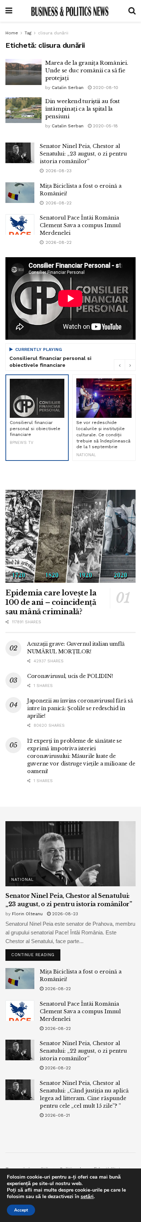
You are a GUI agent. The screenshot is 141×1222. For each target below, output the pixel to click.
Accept (21, 1210)
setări (87, 1196)
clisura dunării (53, 32)
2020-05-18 (104, 125)
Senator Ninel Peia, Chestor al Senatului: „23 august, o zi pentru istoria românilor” (83, 154)
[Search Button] (132, 11)
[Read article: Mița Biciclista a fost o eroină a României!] (19, 192)
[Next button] (130, 365)
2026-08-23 (64, 913)
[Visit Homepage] (70, 11)
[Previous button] (119, 365)
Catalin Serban (68, 87)
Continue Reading (35, 953)
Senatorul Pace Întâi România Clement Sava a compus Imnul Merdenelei (80, 225)
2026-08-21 (56, 1115)
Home (11, 32)
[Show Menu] (8, 11)
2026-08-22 (57, 988)
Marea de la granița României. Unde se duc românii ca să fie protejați (86, 70)
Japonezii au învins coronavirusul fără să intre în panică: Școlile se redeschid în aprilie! (80, 708)
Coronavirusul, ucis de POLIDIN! (70, 676)
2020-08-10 (104, 87)
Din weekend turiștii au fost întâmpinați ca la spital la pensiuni (82, 109)
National (22, 879)
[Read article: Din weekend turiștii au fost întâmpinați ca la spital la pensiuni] (23, 110)
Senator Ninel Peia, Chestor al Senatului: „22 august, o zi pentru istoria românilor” (83, 1051)
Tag (28, 32)
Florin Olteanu (27, 913)
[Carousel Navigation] (125, 365)
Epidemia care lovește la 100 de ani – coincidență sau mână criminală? (50, 602)
